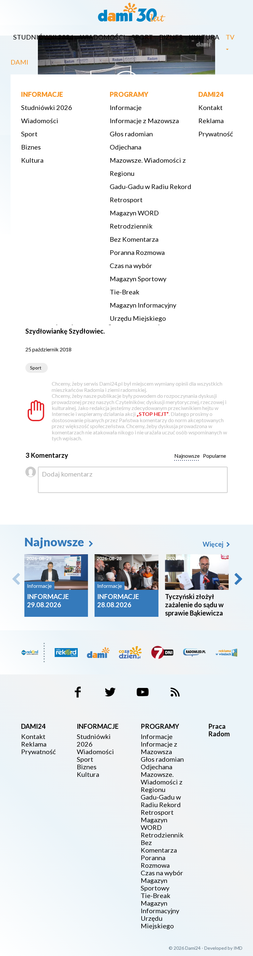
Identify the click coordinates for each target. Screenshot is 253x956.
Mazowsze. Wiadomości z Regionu (148, 166)
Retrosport (126, 200)
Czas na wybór (131, 265)
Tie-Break (124, 292)
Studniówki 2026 (43, 37)
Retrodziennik (131, 226)
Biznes (171, 37)
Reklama (211, 120)
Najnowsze (55, 541)
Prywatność (215, 134)
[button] (238, 578)
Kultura (204, 37)
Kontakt (210, 107)
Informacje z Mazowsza (144, 120)
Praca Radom (219, 730)
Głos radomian (131, 134)
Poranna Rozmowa (137, 252)
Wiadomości (102, 37)
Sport (142, 37)
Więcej (214, 544)
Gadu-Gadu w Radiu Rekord (150, 186)
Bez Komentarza (134, 239)
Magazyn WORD (134, 213)
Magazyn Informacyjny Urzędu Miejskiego (143, 311)
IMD (238, 948)
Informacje (126, 107)
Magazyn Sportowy (138, 279)
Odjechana (125, 147)
